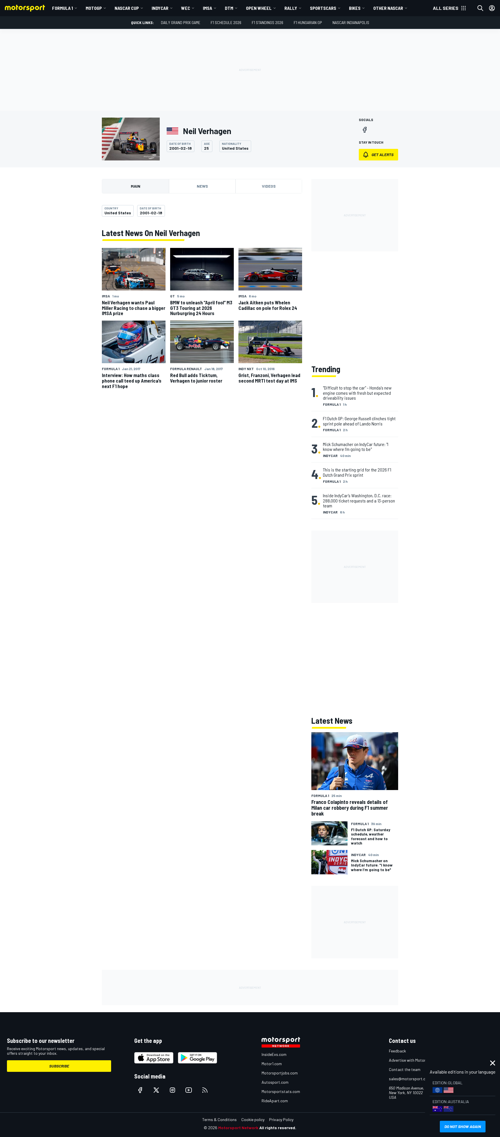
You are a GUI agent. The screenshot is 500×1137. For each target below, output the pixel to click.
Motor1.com (272, 1063)
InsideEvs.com (274, 1054)
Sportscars (323, 8)
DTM (229, 8)
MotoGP (94, 8)
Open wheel (259, 8)
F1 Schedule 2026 (226, 22)
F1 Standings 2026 (267, 22)
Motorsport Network (238, 1127)
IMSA (207, 8)
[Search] (480, 8)
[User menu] (492, 8)
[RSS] (205, 1090)
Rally (290, 8)
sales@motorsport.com (410, 1078)
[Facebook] (364, 130)
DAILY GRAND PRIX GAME (180, 22)
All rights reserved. (277, 1127)
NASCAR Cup (127, 8)
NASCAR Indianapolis (350, 22)
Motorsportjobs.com (280, 1072)
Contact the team (404, 1069)
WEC (185, 8)
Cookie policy (252, 1119)
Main (135, 186)
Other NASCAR (388, 8)
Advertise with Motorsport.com (416, 1060)
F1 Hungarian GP (308, 22)
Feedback (397, 1050)
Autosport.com (275, 1082)
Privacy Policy (281, 1119)
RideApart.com (275, 1100)
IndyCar (160, 8)
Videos (269, 186)
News (202, 186)
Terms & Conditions (219, 1119)
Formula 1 (62, 8)
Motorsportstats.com (281, 1091)
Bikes (355, 8)
